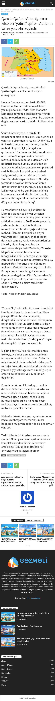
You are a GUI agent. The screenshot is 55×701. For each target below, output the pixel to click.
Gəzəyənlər (5, 673)
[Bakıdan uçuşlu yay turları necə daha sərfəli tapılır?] (27, 530)
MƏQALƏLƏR (18, 520)
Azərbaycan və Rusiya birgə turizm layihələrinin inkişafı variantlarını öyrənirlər (13, 481)
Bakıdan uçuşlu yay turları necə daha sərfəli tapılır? (27, 539)
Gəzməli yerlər (7, 669)
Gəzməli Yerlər (7, 665)
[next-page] (29, 545)
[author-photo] (27, 497)
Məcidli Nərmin (8, 32)
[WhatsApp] (16, 41)
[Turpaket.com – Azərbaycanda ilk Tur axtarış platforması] (9, 530)
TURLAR (4, 681)
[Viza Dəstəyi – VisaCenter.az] (8, 630)
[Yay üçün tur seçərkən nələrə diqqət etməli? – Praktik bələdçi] (45, 530)
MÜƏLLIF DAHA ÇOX (34, 520)
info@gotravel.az (33, 598)
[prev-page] (26, 545)
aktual (7, 9)
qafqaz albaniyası (14, 455)
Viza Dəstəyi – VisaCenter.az (29, 626)
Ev (2, 9)
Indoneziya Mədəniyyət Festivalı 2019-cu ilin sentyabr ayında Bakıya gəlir (42, 481)
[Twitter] (10, 41)
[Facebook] (4, 41)
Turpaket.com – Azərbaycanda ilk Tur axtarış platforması (8, 539)
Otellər (3, 685)
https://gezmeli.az (27, 510)
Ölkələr (4, 677)
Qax (23, 455)
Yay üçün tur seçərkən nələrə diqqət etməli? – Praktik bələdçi (45, 539)
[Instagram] (27, 514)
